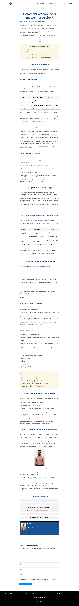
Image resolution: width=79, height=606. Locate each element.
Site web (21, 574)
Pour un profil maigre (24, 170)
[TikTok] (57, 594)
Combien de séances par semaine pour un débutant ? (38, 517)
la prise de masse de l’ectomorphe (41, 209)
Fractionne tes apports (43, 146)
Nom (20, 564)
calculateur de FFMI (28, 478)
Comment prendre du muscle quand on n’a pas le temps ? (38, 500)
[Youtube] (20, 533)
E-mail (21, 569)
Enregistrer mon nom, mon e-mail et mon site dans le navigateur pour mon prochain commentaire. (38, 580)
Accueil (21, 21)
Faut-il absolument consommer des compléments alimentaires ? (38, 507)
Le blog (25, 21)
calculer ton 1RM (23, 324)
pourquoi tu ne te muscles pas (39, 489)
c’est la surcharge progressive (30, 307)
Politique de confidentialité (39, 597)
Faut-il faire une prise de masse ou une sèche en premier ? (38, 510)
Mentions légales (39, 601)
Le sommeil (22, 405)
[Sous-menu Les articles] (65, 3)
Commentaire (22, 551)
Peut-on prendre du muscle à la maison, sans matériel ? (38, 504)
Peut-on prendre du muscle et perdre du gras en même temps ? (38, 513)
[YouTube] (59, 594)
